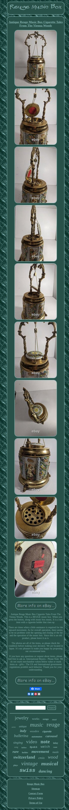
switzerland (24, 757)
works (35, 718)
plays (15, 765)
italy (23, 731)
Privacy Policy (35, 798)
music (36, 725)
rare (16, 752)
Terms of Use (35, 803)
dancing (45, 771)
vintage (29, 763)
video (31, 741)
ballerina (21, 736)
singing (18, 742)
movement (40, 751)
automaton (37, 736)
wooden (34, 731)
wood (53, 757)
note (45, 741)
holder (25, 752)
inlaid (54, 720)
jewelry (22, 717)
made (55, 752)
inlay (55, 743)
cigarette (47, 731)
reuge (53, 724)
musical (49, 763)
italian (23, 747)
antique (23, 726)
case (55, 747)
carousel (51, 736)
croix (41, 758)
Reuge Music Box (35, 784)
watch (45, 746)
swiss (27, 770)
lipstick (33, 747)
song (16, 747)
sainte (14, 727)
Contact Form (35, 793)
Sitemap (35, 788)
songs (46, 719)
